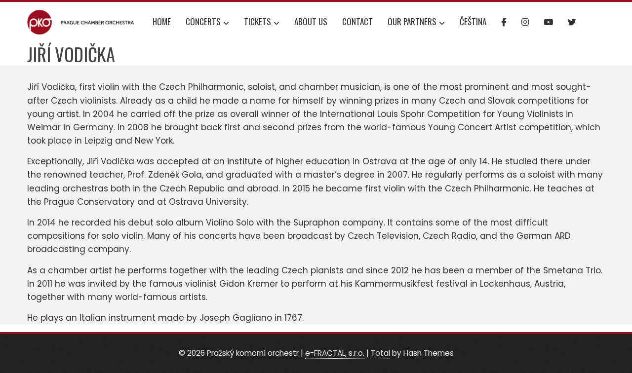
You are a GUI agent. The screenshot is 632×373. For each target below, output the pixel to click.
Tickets (257, 21)
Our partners (412, 21)
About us (310, 21)
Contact (357, 21)
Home (162, 21)
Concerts (203, 21)
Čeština (473, 21)
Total (380, 353)
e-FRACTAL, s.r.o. (334, 353)
